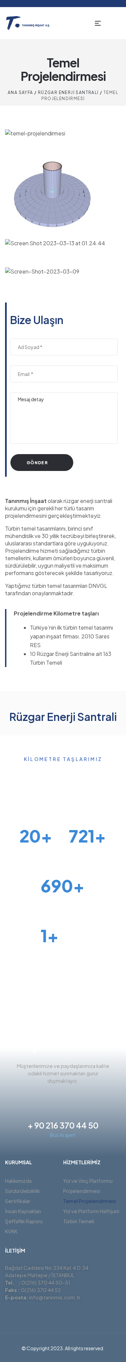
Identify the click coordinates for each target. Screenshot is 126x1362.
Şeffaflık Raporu (24, 1221)
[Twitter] (39, 1096)
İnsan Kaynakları (23, 1211)
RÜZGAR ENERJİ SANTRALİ (68, 92)
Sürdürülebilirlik (22, 1190)
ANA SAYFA (20, 92)
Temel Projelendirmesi (89, 1201)
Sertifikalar (17, 1201)
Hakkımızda (18, 1180)
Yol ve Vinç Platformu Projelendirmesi (88, 1185)
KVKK (11, 1231)
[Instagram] (63, 1096)
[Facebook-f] (51, 1096)
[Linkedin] (75, 1096)
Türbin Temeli (78, 1221)
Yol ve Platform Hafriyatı (91, 1211)
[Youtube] (87, 1096)
